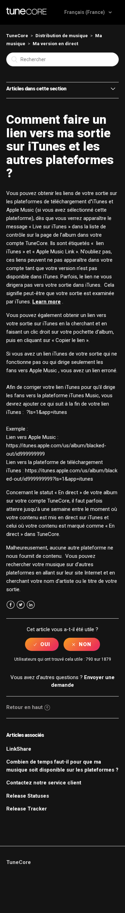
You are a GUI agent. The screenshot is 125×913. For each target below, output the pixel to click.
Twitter (20, 605)
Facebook (10, 605)
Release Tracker (26, 809)
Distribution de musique (61, 35)
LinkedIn (30, 605)
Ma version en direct (55, 43)
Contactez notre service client (43, 783)
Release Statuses (27, 796)
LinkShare (18, 749)
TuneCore (17, 35)
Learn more (46, 302)
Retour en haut (24, 707)
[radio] (42, 644)
